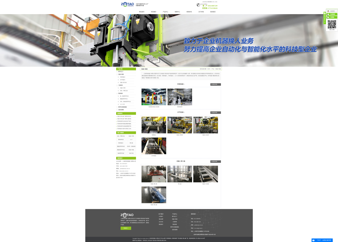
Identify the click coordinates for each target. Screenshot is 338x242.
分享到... (332, 17)
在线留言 (332, 14)
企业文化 (161, 221)
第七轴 (131, 143)
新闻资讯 (189, 11)
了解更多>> (126, 228)
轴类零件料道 (121, 153)
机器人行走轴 (205, 184)
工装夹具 (120, 85)
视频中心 (177, 11)
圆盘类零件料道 (121, 149)
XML (216, 1)
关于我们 (161, 214)
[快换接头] (153, 125)
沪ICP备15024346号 (200, 238)
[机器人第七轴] (153, 174)
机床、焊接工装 (124, 90)
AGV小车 (122, 104)
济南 (158, 240)
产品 (213, 69)
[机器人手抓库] (179, 125)
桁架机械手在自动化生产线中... (124, 121)
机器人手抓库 (180, 135)
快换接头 (154, 135)
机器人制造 (121, 74)
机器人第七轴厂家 (184, 238)
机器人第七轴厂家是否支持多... (124, 116)
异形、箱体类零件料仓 (125, 101)
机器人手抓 (122, 88)
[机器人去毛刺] (205, 125)
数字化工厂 (121, 71)
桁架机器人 (122, 77)
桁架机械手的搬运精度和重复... (124, 123)
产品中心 (165, 11)
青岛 (160, 240)
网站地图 (209, 1)
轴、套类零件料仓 (124, 96)
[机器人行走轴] (205, 174)
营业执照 (161, 219)
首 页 (209, 69)
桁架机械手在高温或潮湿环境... (124, 126)
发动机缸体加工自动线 (154, 107)
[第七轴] (179, 174)
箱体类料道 (120, 139)
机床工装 (131, 153)
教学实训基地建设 (122, 107)
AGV (131, 139)
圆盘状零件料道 (121, 146)
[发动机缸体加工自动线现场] (153, 96)
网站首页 (141, 11)
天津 (144, 240)
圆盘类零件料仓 (124, 99)
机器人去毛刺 (205, 135)
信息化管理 (121, 109)
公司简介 (161, 216)
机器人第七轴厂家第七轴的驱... (124, 118)
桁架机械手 (179, 107)
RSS (213, 1)
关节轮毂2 (153, 155)
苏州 (165, 240)
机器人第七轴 (123, 82)
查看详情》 (215, 84)
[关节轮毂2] (153, 145)
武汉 (146, 240)
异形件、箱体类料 (131, 146)
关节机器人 (122, 79)
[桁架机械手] (179, 96)
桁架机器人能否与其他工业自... (124, 128)
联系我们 (213, 11)
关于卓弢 (201, 11)
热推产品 (134, 240)
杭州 (156, 240)
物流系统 (120, 93)
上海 (148, 240)
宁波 (153, 240)
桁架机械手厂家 (175, 238)
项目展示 (153, 11)
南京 (163, 240)
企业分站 (205, 1)
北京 (151, 240)
